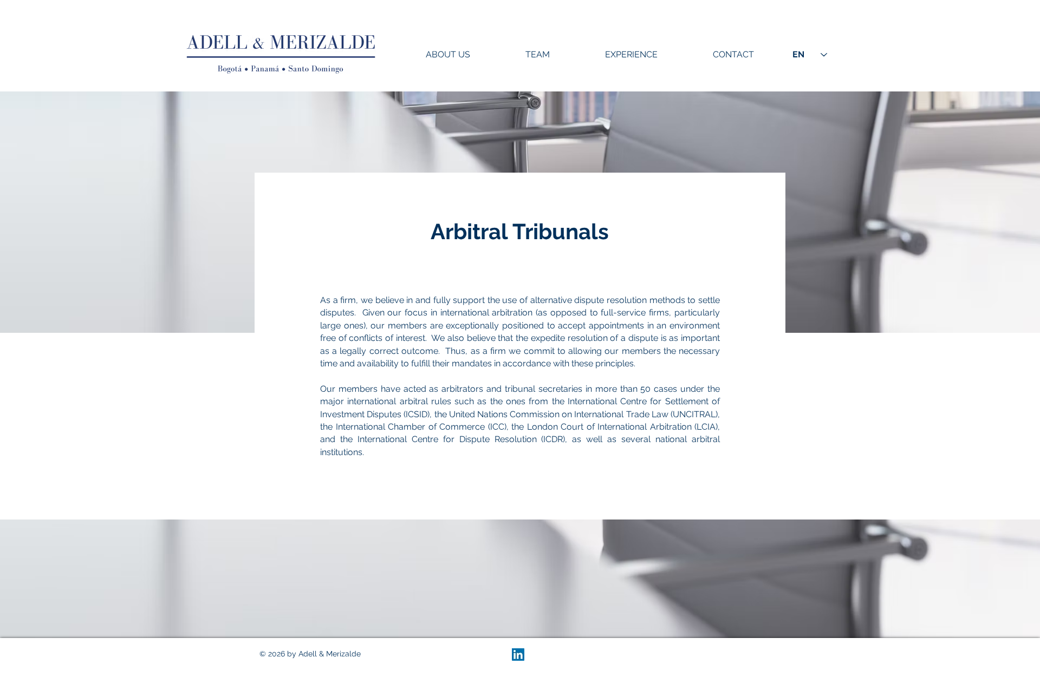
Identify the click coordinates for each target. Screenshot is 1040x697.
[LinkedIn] (518, 654)
